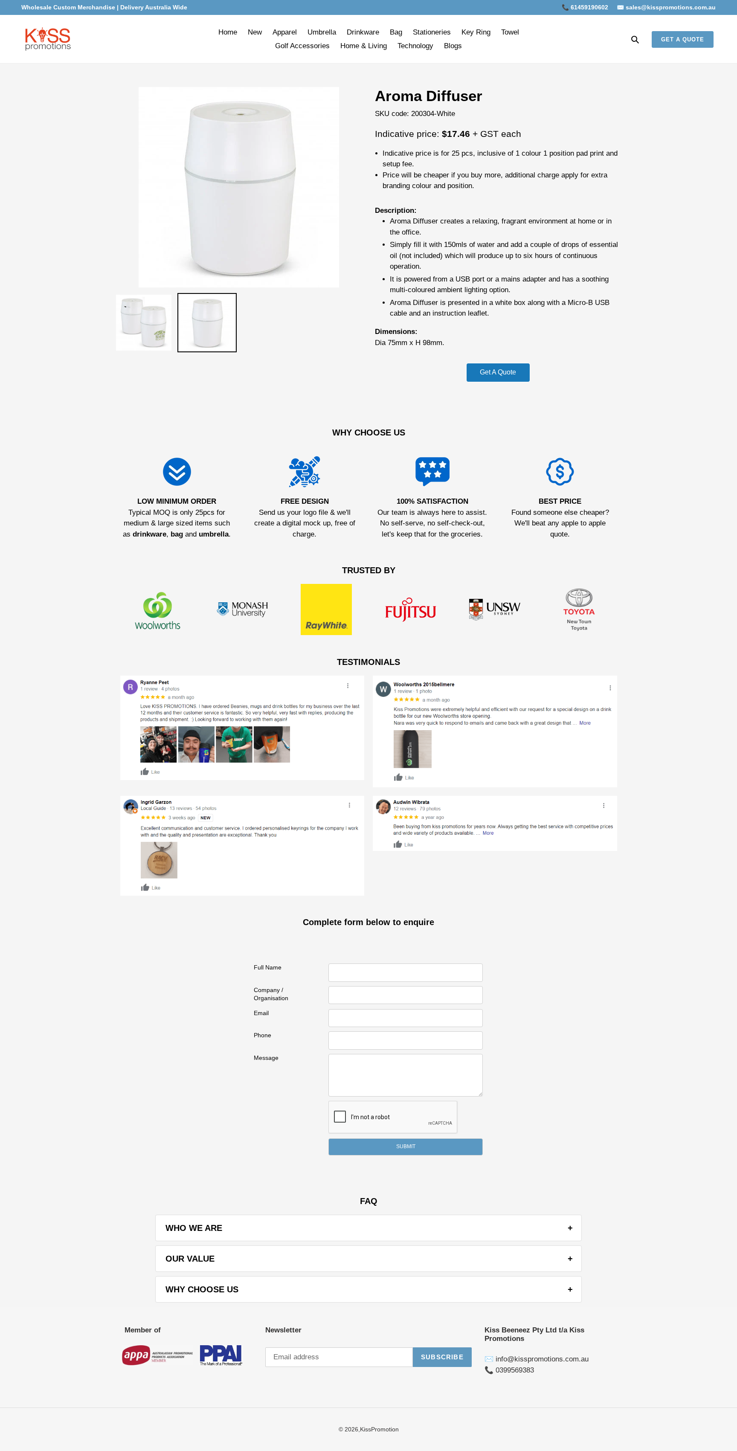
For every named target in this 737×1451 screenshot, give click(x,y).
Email (261, 1013)
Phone (262, 1035)
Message (266, 1057)
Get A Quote (498, 372)
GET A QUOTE (682, 39)
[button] (405, 1146)
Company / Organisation (271, 994)
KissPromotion (379, 1429)
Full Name (267, 967)
